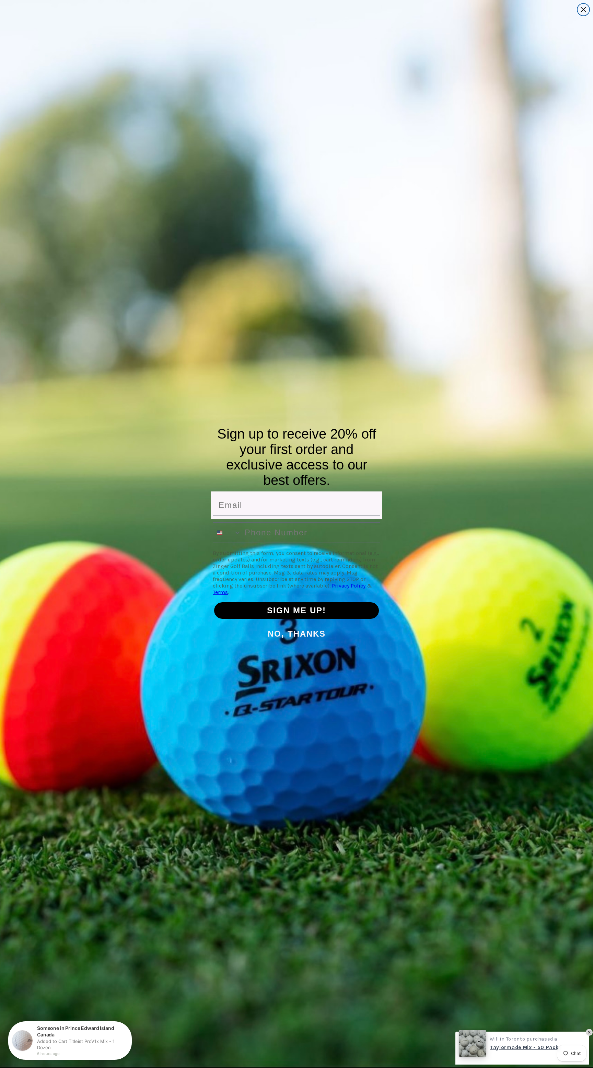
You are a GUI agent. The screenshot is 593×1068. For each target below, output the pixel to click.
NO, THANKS (297, 633)
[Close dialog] (583, 9)
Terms (220, 592)
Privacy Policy (348, 585)
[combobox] (227, 533)
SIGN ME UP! (296, 610)
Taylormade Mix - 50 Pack (524, 1046)
